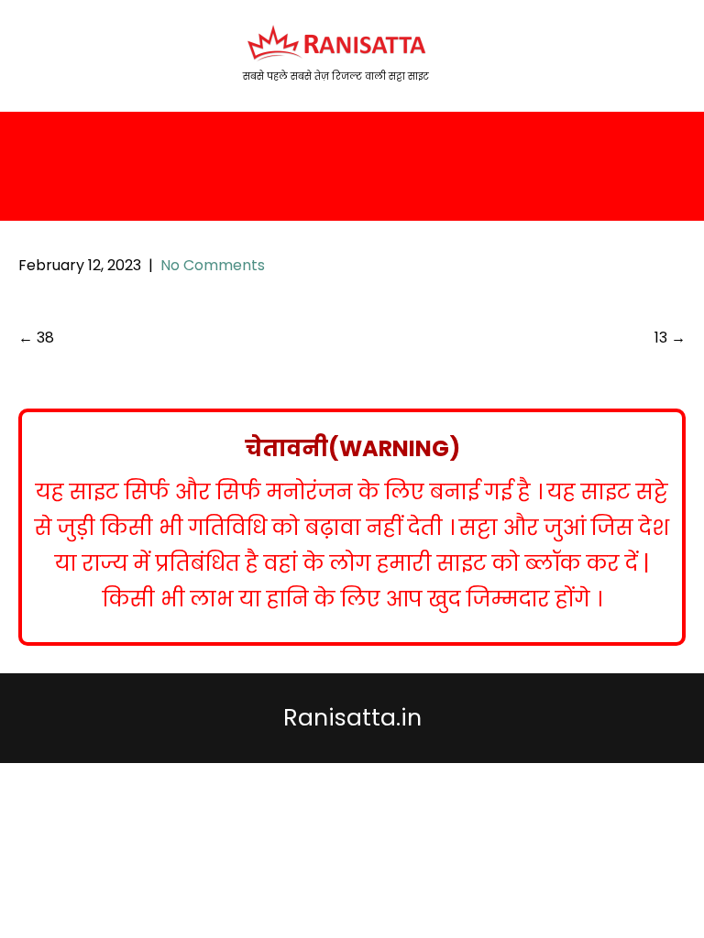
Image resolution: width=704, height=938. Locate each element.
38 (36, 337)
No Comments (212, 265)
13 (670, 337)
